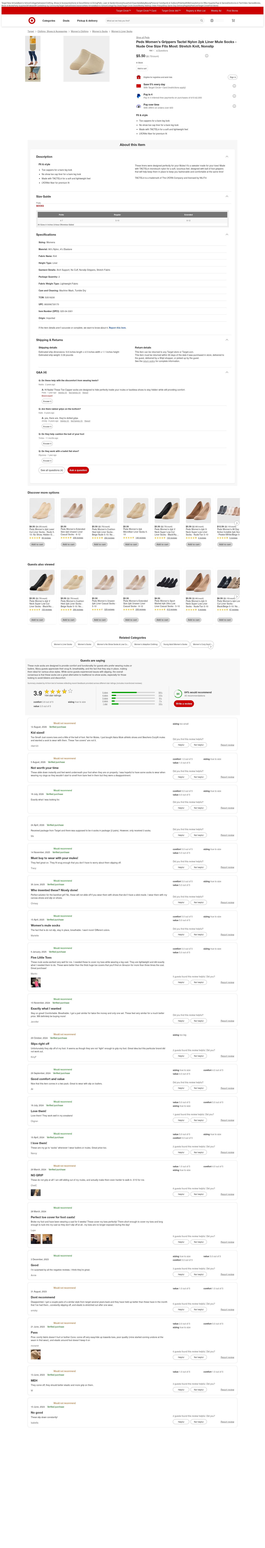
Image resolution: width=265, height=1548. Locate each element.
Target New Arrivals (10, 3)
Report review (227, 744)
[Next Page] (236, 523)
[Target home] (32, 20)
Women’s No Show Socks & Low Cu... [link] (113, 644)
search (202, 21)
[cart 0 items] (233, 20)
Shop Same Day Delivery (173, 5)
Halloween (41, 3)
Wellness (191, 3)
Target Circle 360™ (171, 10)
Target (31, 31)
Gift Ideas (30, 5)
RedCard (194, 5)
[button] (145, 50)
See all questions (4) (52, 470)
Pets (180, 3)
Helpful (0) (62, 392)
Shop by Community (50, 5)
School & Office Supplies (205, 3)
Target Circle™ (123, 10)
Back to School (24, 3)
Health (184, 3)
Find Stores (213, 5)
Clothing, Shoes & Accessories (58, 3)
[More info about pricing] (207, 56)
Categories (48, 20)
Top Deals (118, 5)
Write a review (184, 703)
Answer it (47, 401)
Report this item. (117, 327)
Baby (143, 3)
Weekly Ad (142, 5)
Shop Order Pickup (155, 5)
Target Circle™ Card (146, 10)
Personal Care (157, 3)
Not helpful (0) (75, 392)
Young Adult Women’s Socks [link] (175, 644)
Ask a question (78, 470)
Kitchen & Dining (91, 3)
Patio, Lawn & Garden (107, 3)
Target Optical (64, 5)
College (33, 3)
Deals (72, 5)
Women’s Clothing (79, 31)
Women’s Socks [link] (84, 644)
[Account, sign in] (218, 20)
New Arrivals (89, 5)
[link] (145, 50)
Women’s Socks (100, 31)
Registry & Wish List (195, 10)
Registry (187, 5)
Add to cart (142, 68)
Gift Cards (38, 5)
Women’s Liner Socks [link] (63, 644)
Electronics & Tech (235, 3)
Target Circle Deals (130, 5)
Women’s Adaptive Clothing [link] (145, 644)
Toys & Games (222, 3)
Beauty (148, 3)
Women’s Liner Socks (121, 31)
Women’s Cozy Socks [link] (202, 644)
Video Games (248, 3)
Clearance (79, 5)
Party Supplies (20, 5)
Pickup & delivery (87, 20)
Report (85, 392)
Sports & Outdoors (170, 3)
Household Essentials (132, 3)
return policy (149, 361)
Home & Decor (77, 3)
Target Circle (203, 5)
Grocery (119, 3)
